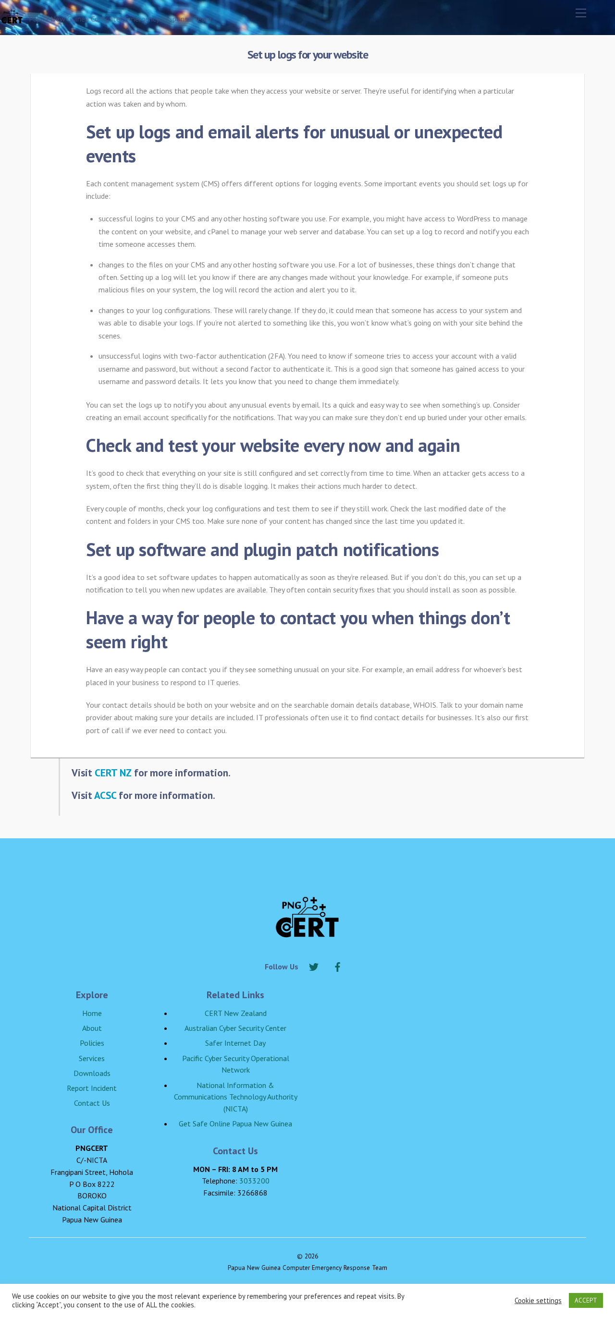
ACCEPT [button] (586, 1300)
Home (92, 1013)
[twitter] (313, 965)
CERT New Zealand (236, 1013)
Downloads (92, 1073)
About (92, 1028)
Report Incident (92, 1088)
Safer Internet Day (235, 1043)
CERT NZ (113, 772)
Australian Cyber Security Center (235, 1028)
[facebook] (337, 965)
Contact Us (92, 1103)
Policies (92, 1043)
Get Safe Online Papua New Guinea (235, 1123)
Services (92, 1058)
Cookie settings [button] (538, 1300)
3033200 (254, 1180)
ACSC (105, 795)
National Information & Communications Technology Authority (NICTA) (235, 1097)
